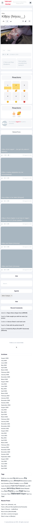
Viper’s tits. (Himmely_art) (8, 504)
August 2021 (4, 431)
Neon (18, 488)
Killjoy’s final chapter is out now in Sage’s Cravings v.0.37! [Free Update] (15, 219)
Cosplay (16, 483)
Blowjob (17, 481)
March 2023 (4, 393)
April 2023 (4, 391)
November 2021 (5, 426)
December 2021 (5, 423)
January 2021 (5, 447)
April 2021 (4, 440)
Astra (8, 478)
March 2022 (4, 416)
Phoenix (27, 488)
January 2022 (5, 421)
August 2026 (4, 358)
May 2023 (4, 388)
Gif (29, 486)
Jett (8, 488)
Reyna (10, 491)
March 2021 (4, 442)
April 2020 (4, 468)
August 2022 (4, 407)
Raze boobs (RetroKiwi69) (8, 511)
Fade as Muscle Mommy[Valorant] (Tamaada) (14, 507)
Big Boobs (21, 478)
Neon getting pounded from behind (22, 63)
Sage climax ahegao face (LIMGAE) (17, 313)
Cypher (3, 486)
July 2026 (4, 360)
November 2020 (5, 452)
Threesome (4, 494)
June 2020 (4, 463)
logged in (18, 121)
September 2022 (5, 405)
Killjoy (3, 13)
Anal (2, 478)
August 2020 (4, 459)
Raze (6, 491)
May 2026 (4, 365)
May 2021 (4, 438)
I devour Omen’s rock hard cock (16, 321)
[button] (2, 2)
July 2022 (4, 409)
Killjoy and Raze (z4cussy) (10, 266)
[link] (29, 21)
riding (17, 491)
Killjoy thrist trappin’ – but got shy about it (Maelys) (15, 150)
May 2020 (4, 466)
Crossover (21, 483)
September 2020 (5, 456)
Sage (21, 491)
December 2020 (5, 449)
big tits (10, 480)
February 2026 (5, 372)
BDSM (11, 478)
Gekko (26, 486)
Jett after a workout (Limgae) (9, 514)
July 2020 (4, 461)
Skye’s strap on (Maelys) (8, 516)
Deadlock (7, 486)
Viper (23, 494)
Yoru (30, 494)
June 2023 (4, 386)
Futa (16, 486)
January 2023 (5, 398)
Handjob (3, 488)
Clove (11, 483)
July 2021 (4, 433)
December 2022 (5, 400)
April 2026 (4, 367)
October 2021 (5, 428)
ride (14, 491)
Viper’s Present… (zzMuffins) (9, 509)
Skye (25, 491)
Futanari (21, 486)
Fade (12, 486)
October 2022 (5, 402)
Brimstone (24, 480)
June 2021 (4, 435)
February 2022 (5, 419)
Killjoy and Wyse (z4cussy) (11, 243)
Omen (22, 488)
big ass (16, 478)
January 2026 (5, 374)
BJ (13, 480)
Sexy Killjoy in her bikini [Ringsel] (13, 197)
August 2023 (4, 381)
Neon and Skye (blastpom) (8, 63)
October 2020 (5, 454)
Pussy (2, 491)
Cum (4, 50)
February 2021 (5, 445)
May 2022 (4, 412)
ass (5, 478)
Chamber (6, 483)
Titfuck (9, 494)
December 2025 (5, 377)
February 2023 (5, 395)
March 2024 (4, 379)
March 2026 (4, 370)
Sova (28, 491)
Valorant (16, 493)
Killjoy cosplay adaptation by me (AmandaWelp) (12, 173)
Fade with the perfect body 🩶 (15, 325)
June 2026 (4, 363)
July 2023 (4, 384)
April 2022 (4, 414)
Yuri (2, 496)
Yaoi (27, 494)
